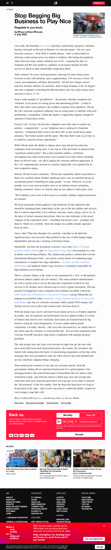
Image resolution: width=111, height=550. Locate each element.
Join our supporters (94, 539)
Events (10, 504)
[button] (8, 3)
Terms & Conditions (17, 522)
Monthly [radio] (67, 415)
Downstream (63, 522)
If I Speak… (37, 497)
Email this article (53, 403)
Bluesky (86, 506)
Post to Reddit (66, 403)
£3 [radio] (59, 421)
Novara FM (37, 513)
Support (10, 500)
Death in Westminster (38, 503)
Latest (60, 497)
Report (60, 506)
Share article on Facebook (35, 403)
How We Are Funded (16, 506)
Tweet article (19, 403)
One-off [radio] (90, 415)
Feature (60, 500)
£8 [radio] (64, 421)
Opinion (60, 504)
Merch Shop (12, 509)
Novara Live (62, 519)
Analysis (61, 502)
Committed (37, 506)
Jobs (8, 513)
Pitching (10, 511)
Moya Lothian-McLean (30, 31)
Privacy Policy (62, 548)
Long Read (62, 509)
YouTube (86, 497)
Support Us (98, 3)
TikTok (85, 504)
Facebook (87, 509)
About (9, 497)
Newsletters (13, 502)
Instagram (87, 500)
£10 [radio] (70, 421)
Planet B (36, 511)
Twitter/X (87, 502)
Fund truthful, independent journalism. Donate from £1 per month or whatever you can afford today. (28, 421)
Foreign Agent (39, 509)
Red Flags (61, 511)
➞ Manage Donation (17, 517)
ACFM (34, 500)
